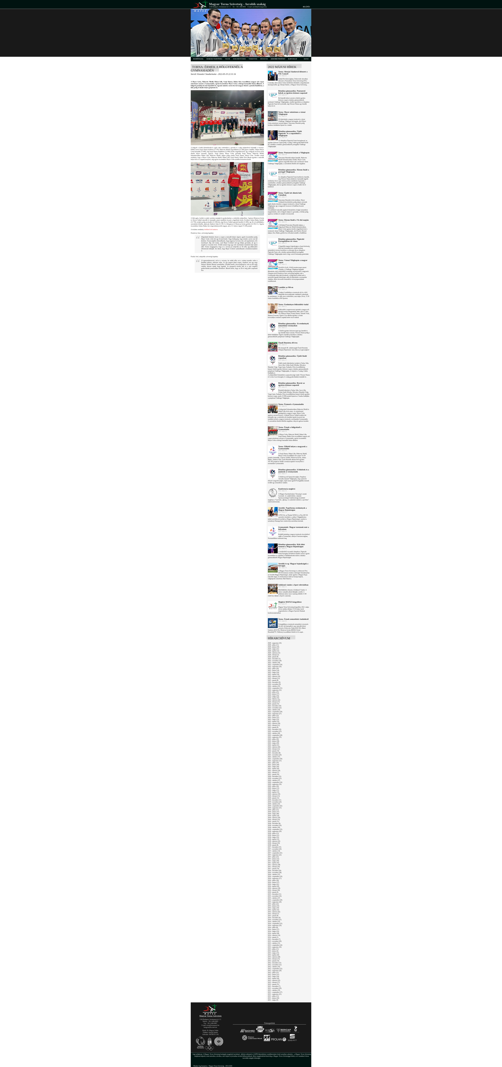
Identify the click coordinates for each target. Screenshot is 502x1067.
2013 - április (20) (273, 955)
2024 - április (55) (273, 698)
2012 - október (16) (274, 967)
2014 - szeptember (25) (275, 923)
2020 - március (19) (274, 794)
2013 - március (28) (274, 957)
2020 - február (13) (274, 796)
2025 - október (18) (274, 663)
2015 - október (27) (274, 898)
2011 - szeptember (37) (275, 992)
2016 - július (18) (273, 880)
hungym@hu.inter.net (210, 1027)
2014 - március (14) (274, 935)
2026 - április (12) (273, 651)
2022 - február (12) (274, 749)
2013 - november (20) (274, 941)
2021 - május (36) (273, 767)
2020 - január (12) (273, 798)
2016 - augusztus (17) (274, 878)
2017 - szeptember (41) (275, 853)
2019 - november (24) (274, 802)
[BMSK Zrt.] (270, 1032)
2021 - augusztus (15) (274, 761)
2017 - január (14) (273, 869)
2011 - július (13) (273, 996)
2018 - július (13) (273, 833)
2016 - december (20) (274, 870)
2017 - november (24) (274, 849)
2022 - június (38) (273, 741)
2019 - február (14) (274, 819)
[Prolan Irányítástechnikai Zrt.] (279, 1041)
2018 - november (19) (274, 825)
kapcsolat (292, 59)
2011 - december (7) (274, 986)
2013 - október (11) (274, 943)
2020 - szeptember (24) (275, 782)
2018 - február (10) (274, 843)
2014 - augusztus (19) (274, 925)
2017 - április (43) (273, 863)
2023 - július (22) (273, 716)
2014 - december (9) (274, 918)
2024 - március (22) (274, 700)
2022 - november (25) (274, 731)
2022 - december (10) (274, 729)
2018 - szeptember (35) (275, 829)
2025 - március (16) (274, 676)
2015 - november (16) (274, 896)
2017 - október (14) (274, 851)
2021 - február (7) (273, 772)
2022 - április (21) (273, 745)
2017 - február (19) (274, 867)
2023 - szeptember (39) (275, 712)
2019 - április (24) (273, 816)
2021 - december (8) (274, 753)
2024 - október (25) (274, 686)
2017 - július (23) (273, 857)
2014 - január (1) (273, 937)
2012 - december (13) (274, 963)
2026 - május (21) (273, 649)
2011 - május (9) (273, 1000)
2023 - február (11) (274, 725)
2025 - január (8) (273, 680)
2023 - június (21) (273, 717)
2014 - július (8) (273, 927)
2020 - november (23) (274, 778)
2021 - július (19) (273, 763)
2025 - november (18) (274, 661)
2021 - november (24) (274, 755)
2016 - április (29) (273, 886)
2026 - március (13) (274, 653)
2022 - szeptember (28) (275, 735)
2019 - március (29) (274, 818)
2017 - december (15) (274, 847)
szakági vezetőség (214, 59)
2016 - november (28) (274, 872)
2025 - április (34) (273, 674)
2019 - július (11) (273, 810)
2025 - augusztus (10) (274, 666)
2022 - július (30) (273, 739)
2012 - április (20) (273, 978)
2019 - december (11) (274, 800)
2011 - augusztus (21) (274, 994)
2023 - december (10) (274, 706)
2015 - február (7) (273, 914)
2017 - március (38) (274, 865)
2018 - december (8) (274, 823)
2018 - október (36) (274, 827)
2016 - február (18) (274, 890)
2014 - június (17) (273, 929)
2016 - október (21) (274, 874)
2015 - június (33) (273, 906)
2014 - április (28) (273, 933)
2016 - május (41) (273, 884)
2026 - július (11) (273, 645)
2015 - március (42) (274, 912)
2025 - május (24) (273, 672)
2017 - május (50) (273, 861)
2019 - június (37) (273, 812)
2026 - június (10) (273, 647)
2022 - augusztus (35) (274, 737)
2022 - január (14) (273, 751)
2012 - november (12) (274, 965)
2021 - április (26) (273, 768)
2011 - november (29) (274, 988)
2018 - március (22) (274, 841)
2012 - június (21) (273, 974)
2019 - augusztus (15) (274, 808)
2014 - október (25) (274, 921)
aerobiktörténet (278, 59)
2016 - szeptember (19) (275, 876)
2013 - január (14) (273, 961)
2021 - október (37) (274, 757)
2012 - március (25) (274, 980)
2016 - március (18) (274, 888)
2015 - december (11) (274, 894)
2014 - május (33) (273, 931)
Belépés (306, 7)
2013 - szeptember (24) (275, 945)
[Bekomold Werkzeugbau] (247, 1032)
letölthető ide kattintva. (211, 229)
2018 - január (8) (273, 845)
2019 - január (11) (273, 821)
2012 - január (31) (273, 984)
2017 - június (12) (273, 859)
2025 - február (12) (274, 678)
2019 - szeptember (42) (275, 806)
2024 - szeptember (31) (275, 688)
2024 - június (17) (273, 694)
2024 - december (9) (274, 682)
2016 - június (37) (273, 882)
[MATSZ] (210, 1014)
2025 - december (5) (274, 659)
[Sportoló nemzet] (266, 1041)
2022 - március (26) (274, 747)
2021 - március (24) (274, 770)
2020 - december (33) (274, 776)
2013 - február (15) (274, 959)
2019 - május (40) (273, 814)
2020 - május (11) (273, 790)
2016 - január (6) (273, 892)
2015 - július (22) (273, 904)
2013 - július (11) (273, 949)
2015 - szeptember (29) (275, 900)
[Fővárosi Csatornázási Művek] (252, 1041)
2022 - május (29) (273, 743)
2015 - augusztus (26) (274, 902)
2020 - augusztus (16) (274, 784)
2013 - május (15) (273, 953)
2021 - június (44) (273, 765)
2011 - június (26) (273, 998)
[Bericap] (283, 1032)
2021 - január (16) (273, 774)
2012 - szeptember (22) (275, 969)
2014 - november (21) (274, 920)
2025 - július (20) (273, 668)
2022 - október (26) (274, 733)
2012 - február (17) (274, 982)
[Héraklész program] (295, 1032)
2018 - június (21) (273, 835)
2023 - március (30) (274, 723)
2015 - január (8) (273, 916)
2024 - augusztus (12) (274, 690)
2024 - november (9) (274, 684)
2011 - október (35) (274, 990)
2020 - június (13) (273, 788)
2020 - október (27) (274, 780)
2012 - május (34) (273, 976)
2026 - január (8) (273, 657)
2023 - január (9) (273, 727)
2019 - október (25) (274, 804)
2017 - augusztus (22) (274, 855)
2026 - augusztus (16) (274, 643)
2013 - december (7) (274, 939)
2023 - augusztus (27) (274, 714)
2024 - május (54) (273, 696)
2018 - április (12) (273, 839)
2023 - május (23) (273, 719)
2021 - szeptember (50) (275, 759)
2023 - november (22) (274, 708)
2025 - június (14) (273, 670)
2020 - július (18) (273, 786)
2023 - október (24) (274, 710)
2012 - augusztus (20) (274, 971)
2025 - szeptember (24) (275, 665)
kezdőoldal (198, 59)
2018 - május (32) (273, 837)
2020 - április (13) (273, 792)
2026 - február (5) (273, 655)
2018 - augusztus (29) (274, 831)
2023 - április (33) (273, 721)
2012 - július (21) (273, 972)
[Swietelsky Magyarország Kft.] (260, 1032)
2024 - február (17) (274, 702)
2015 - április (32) (273, 910)
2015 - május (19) (273, 908)
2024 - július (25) (273, 692)
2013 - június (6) (273, 951)
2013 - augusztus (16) (274, 947)
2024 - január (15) (273, 704)
